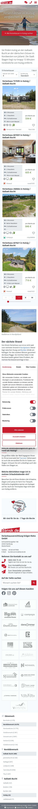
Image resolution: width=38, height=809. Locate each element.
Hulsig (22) (7, 795)
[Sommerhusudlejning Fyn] (10, 686)
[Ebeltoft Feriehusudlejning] (10, 635)
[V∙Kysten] (19, 706)
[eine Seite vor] (25, 298)
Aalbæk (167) (7, 783)
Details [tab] (18, 367)
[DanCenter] (10, 625)
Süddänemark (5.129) (10, 745)
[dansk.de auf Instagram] (9, 593)
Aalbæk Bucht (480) (10, 754)
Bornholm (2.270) (9, 720)
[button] (35, 2)
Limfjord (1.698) (8, 766)
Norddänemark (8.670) (11, 724)
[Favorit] (33, 125)
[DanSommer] (28, 625)
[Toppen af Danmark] (10, 696)
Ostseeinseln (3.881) (10, 737)
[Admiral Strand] (28, 605)
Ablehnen (19, 443)
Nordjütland (25, 347)
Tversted (23, 458)
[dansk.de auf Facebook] (4, 593)
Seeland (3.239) (8, 741)
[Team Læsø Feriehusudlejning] (28, 686)
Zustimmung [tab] (6, 367)
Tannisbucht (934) (9, 770)
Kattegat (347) (8, 762)
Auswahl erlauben (19, 437)
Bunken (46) (7, 791)
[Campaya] (28, 615)
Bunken (24, 350)
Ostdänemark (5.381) (10, 732)
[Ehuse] (28, 635)
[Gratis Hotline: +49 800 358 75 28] (30, 2)
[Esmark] (10, 645)
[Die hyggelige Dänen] (28, 645)
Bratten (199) (7, 787)
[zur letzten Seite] (32, 298)
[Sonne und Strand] (28, 675)
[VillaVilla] (28, 696)
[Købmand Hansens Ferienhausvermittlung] (10, 665)
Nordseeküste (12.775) (10, 728)
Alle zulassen (19, 430)
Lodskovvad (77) (8, 799)
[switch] (33, 408)
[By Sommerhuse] (10, 615)
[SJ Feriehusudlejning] (10, 675)
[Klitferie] (28, 655)
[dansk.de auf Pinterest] (14, 593)
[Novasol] (28, 665)
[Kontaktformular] (25, 2)
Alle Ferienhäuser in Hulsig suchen (20, 33)
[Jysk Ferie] (10, 655)
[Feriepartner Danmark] (10, 605)
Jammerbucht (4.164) (10, 758)
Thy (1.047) (7, 774)
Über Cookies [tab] (31, 367)
